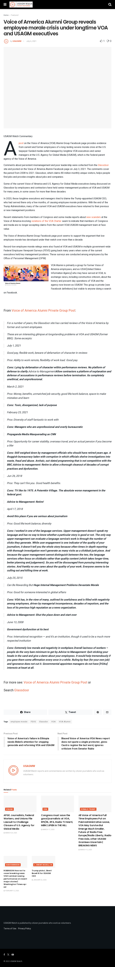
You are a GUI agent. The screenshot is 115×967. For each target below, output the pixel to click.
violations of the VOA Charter (46, 221)
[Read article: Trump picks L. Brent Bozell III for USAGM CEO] (43, 862)
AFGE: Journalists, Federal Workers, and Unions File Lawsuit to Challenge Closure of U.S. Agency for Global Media (19, 822)
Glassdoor (103, 165)
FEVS (33, 721)
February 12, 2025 (12, 891)
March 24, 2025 (11, 833)
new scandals (93, 217)
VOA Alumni (65, 721)
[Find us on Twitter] (8, 954)
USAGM (9, 809)
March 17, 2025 (48, 830)
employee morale (19, 721)
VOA (53, 721)
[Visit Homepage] (21, 5)
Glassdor (43, 721)
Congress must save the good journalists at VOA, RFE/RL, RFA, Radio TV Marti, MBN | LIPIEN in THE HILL (57, 820)
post (21, 143)
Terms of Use (10, 928)
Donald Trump (88, 809)
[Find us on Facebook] (4, 954)
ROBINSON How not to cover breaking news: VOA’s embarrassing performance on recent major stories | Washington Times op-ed (15, 878)
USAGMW (17, 41)
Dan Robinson (13, 865)
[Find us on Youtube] (13, 954)
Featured (14, 15)
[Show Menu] (5, 4)
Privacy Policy (24, 928)
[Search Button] (109, 4)
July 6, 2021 (31, 41)
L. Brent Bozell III (43, 865)
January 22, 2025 (40, 880)
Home (6, 15)
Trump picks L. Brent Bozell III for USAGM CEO (42, 873)
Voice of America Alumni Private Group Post (43, 310)
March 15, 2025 (86, 850)
